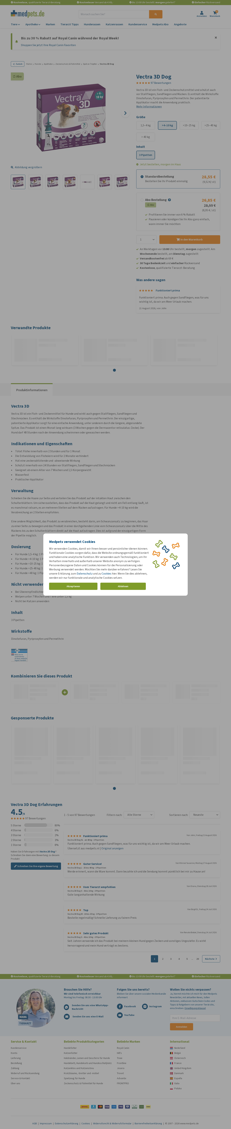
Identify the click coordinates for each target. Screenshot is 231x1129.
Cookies (106, 573)
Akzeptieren (73, 586)
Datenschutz (85, 573)
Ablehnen (123, 586)
